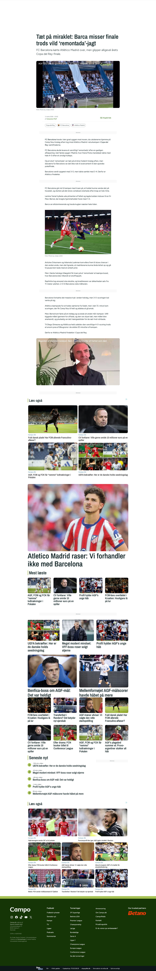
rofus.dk (105, 968)
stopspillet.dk (86, 968)
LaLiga (72, 928)
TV (48, 924)
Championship (75, 924)
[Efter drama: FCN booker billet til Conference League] (65, 732)
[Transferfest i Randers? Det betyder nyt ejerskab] (65, 705)
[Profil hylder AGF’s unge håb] (91, 585)
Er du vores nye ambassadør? (107, 928)
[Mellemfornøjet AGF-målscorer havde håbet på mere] (103, 671)
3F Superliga (75, 913)
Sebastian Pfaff (52, 119)
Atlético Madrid (79, 125)
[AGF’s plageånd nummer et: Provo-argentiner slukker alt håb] (116, 732)
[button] (78, 84)
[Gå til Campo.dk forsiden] (20, 912)
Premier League (76, 921)
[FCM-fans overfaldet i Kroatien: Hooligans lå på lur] (116, 585)
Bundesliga (74, 932)
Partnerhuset (22, 939)
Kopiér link (107, 118)
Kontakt (99, 920)
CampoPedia (100, 916)
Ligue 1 (72, 940)
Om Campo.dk (101, 913)
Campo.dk (13, 922)
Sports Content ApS (16, 924)
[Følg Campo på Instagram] (11, 917)
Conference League (77, 952)
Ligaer (49, 928)
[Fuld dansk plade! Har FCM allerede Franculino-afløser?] (116, 705)
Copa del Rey (50, 125)
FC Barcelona (64, 125)
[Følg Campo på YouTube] (26, 917)
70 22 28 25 (75, 968)
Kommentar (51, 936)
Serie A (73, 936)
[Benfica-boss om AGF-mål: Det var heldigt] (52, 671)
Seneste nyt (51, 916)
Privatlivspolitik (101, 924)
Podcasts (50, 932)
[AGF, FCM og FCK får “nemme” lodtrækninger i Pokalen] (39, 585)
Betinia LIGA (75, 916)
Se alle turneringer (77, 956)
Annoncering (100, 909)
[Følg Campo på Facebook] (16, 917)
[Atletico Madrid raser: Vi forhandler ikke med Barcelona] (78, 517)
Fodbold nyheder (53, 913)
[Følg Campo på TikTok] (21, 917)
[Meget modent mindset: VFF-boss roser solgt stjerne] (78, 630)
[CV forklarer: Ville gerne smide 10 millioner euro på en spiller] (65, 585)
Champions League (77, 944)
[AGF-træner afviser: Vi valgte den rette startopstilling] (91, 705)
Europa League (76, 948)
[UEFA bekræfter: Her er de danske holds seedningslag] (44, 630)
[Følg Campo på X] (30, 917)
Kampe (49, 921)
